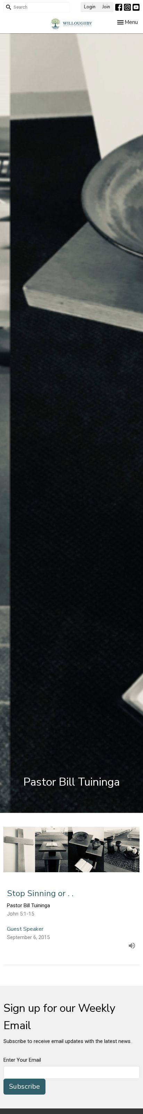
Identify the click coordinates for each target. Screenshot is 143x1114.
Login (89, 7)
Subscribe (24, 1086)
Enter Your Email (22, 1060)
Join (106, 7)
